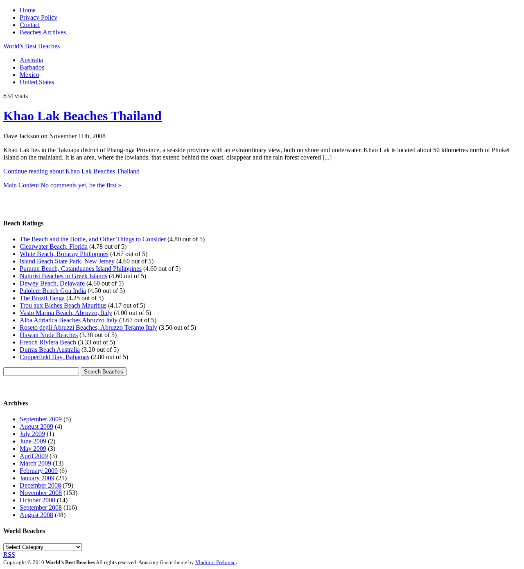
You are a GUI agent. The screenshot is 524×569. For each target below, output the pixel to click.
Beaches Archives (43, 32)
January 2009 (37, 478)
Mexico (29, 74)
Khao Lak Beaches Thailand (82, 115)
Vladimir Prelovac (215, 562)
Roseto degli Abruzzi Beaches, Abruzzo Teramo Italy (88, 327)
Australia (31, 59)
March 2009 (35, 463)
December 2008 (40, 485)
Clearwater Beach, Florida (54, 246)
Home (28, 10)
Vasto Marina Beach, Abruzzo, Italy (66, 312)
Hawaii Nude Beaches (49, 334)
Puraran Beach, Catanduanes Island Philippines (81, 268)
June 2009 (33, 441)
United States (37, 82)
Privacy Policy (38, 17)
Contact (30, 24)
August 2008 (36, 514)
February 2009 (39, 470)
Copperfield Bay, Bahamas (54, 356)
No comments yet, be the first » (81, 185)
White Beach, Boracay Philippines (64, 253)
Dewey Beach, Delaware (52, 283)
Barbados (32, 67)
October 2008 (37, 500)
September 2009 (41, 419)
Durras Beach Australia (50, 349)
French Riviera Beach (48, 342)
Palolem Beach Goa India (53, 290)
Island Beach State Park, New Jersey (67, 261)
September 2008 (41, 507)
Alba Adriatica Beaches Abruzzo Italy (68, 320)
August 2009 (36, 426)
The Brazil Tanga (42, 298)
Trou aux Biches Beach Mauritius (63, 305)
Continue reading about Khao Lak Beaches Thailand (71, 171)
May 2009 (33, 448)
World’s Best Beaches (31, 46)
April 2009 (34, 455)
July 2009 (32, 433)
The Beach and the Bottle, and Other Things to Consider (93, 239)
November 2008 (41, 492)
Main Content (21, 185)
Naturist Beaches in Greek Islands (63, 275)
